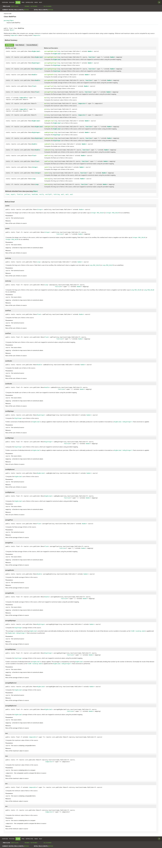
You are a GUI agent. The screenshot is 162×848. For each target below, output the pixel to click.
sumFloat (47, 155)
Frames (27, 6)
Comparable (23, 97)
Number (90, 51)
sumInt (46, 167)
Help (40, 2)
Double (34, 74)
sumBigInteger (49, 132)
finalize (20, 194)
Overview (5, 2)
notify (41, 194)
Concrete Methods (32, 45)
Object (12, 30)
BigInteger (36, 63)
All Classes (47, 6)
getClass (27, 194)
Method (26, 9)
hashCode (35, 194)
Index (36, 2)
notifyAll (48, 194)
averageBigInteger (50, 63)
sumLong (47, 178)
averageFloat (48, 86)
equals (13, 194)
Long (33, 178)
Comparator (82, 103)
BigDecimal (36, 51)
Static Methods (19, 45)
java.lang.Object (9, 20)
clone (7, 194)
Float (34, 86)
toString (57, 194)
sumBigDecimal (49, 121)
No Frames (34, 6)
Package (11, 2)
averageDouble (49, 74)
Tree (22, 2)
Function (91, 57)
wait (62, 194)
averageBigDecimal (50, 51)
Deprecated (29, 2)
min (45, 109)
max (45, 97)
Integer (34, 167)
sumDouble (47, 144)
